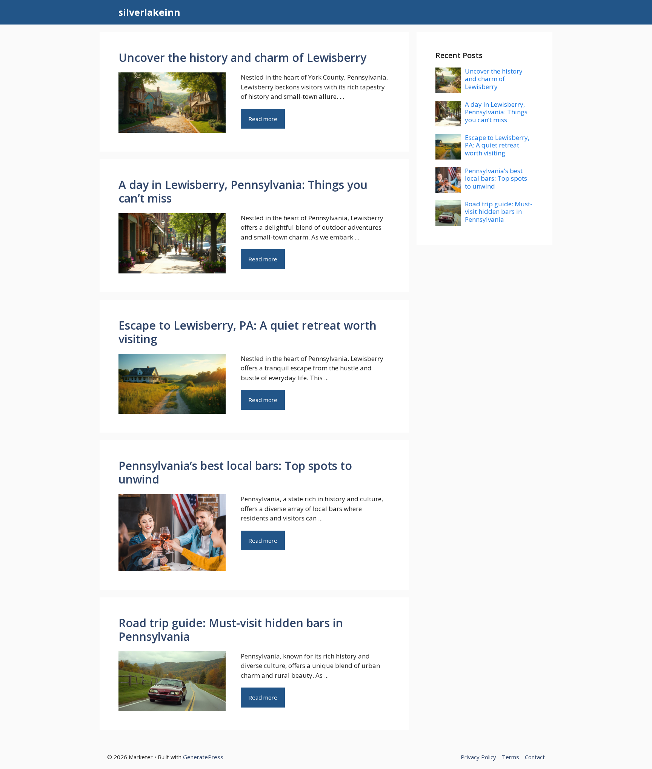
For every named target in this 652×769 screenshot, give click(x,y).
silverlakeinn (149, 12)
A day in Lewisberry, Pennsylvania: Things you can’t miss (243, 191)
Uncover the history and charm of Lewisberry (242, 57)
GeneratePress (203, 757)
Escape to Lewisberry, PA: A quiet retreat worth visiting (247, 332)
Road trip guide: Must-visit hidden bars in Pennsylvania (230, 629)
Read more (262, 119)
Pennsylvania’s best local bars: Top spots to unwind (235, 472)
